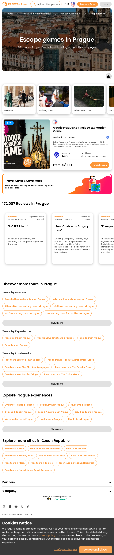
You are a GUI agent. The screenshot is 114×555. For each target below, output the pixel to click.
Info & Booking (100, 165)
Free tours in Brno (14, 448)
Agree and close (95, 550)
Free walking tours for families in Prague (67, 313)
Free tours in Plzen (15, 462)
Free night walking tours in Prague (55, 337)
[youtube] (16, 506)
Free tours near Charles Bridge (21, 374)
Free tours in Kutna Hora (52, 455)
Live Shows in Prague (50, 419)
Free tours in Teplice (42, 462)
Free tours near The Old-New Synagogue (27, 367)
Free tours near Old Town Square (23, 359)
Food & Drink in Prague (52, 404)
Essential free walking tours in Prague (25, 299)
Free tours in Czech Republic (36, 13)
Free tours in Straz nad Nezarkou (77, 462)
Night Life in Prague (78, 419)
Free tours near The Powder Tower (73, 367)
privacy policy (47, 535)
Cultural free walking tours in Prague (74, 306)
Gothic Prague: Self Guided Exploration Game (79, 129)
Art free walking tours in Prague (22, 313)
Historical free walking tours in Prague (72, 299)
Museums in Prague (81, 404)
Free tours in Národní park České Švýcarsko (28, 470)
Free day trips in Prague (18, 337)
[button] (19, 99)
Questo (64, 156)
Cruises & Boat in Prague (18, 411)
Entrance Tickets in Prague (19, 404)
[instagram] (4, 506)
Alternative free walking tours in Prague (26, 306)
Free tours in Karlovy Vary (19, 455)
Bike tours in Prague (91, 337)
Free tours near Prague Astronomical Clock (70, 359)
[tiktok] (28, 506)
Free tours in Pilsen (76, 448)
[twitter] (22, 506)
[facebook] (10, 506)
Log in (105, 4)
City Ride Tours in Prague (88, 411)
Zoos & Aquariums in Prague (53, 411)
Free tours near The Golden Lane (61, 374)
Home (10, 13)
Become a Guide (87, 4)
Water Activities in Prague (19, 419)
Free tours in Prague (70, 13)
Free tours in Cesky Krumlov (45, 448)
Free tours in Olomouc (83, 455)
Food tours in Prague (16, 345)
